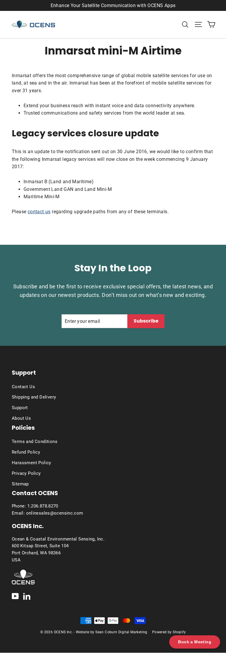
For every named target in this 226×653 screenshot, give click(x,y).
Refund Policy (26, 452)
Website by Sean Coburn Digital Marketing (111, 632)
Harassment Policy (31, 462)
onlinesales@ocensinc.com (54, 513)
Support (20, 407)
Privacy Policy (26, 473)
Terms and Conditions (34, 441)
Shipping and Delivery (34, 397)
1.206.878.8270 (42, 506)
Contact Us (23, 386)
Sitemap (20, 484)
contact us (39, 211)
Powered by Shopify (169, 632)
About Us (21, 418)
